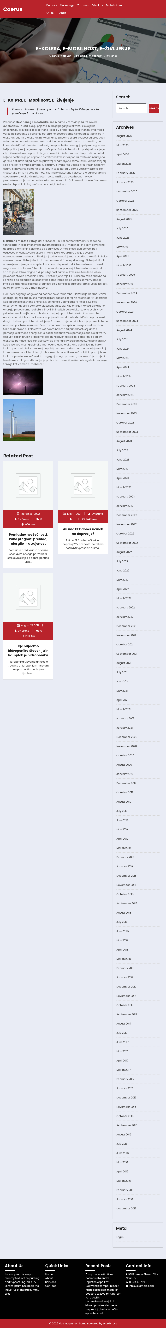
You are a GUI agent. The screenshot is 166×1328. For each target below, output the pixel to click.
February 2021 (125, 718)
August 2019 (123, 802)
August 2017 (123, 1023)
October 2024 (125, 312)
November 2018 (126, 885)
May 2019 (122, 829)
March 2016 (123, 1181)
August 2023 (124, 441)
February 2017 (125, 1079)
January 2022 (124, 617)
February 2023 (125, 496)
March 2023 (123, 487)
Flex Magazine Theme (73, 1323)
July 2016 (122, 1144)
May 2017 (122, 1051)
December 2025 (126, 191)
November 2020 (126, 746)
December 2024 (126, 293)
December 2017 (126, 986)
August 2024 (124, 330)
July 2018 (122, 922)
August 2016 (123, 1134)
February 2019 (125, 857)
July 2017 (122, 1033)
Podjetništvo (114, 5)
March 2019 (123, 848)
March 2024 (124, 376)
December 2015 (126, 1208)
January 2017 (124, 1088)
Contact (50, 1286)
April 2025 (122, 256)
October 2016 (125, 1116)
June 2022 (122, 570)
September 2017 (126, 1014)
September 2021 (126, 654)
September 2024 (127, 321)
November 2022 (126, 524)
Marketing (66, 5)
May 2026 (122, 145)
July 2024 (122, 339)
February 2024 (125, 386)
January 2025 (125, 284)
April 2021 (122, 700)
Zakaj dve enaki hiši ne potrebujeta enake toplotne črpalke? (99, 1278)
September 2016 (126, 1125)
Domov (50, 5)
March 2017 (123, 1070)
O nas (62, 13)
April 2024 (122, 367)
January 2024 (125, 395)
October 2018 (125, 894)
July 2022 (122, 561)
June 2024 (123, 349)
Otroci (50, 13)
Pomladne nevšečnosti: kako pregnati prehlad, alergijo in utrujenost (28, 539)
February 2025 (125, 275)
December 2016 (126, 1097)
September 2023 (127, 432)
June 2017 (122, 1042)
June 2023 (122, 459)
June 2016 (122, 1153)
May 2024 (122, 358)
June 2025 (122, 238)
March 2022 (123, 598)
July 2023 (122, 450)
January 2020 (125, 774)
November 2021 (126, 635)
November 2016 (126, 1107)
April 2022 (122, 589)
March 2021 (123, 709)
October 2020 (125, 755)
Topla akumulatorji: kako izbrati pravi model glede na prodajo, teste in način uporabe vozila (101, 1307)
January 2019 (124, 866)
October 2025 (125, 201)
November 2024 (126, 302)
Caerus (13, 9)
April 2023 (122, 478)
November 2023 (126, 413)
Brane (25, 519)
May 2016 (122, 1162)
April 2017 (122, 1060)
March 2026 (123, 164)
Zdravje (82, 5)
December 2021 (126, 626)
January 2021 (124, 728)
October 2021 (124, 644)
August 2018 (123, 913)
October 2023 (125, 422)
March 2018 (123, 959)
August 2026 (124, 136)
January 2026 (125, 182)
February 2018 (125, 968)
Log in (120, 1237)
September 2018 (126, 903)
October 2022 (125, 533)
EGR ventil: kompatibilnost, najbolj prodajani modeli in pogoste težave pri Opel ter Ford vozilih (103, 1291)
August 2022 (124, 552)
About (49, 1278)
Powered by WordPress (102, 1323)
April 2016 (122, 1171)
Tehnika (96, 5)
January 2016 (124, 1199)
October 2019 (124, 792)
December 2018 (126, 876)
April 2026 (122, 154)
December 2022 (126, 515)
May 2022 (122, 580)
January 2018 (124, 977)
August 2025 (124, 219)
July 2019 (121, 811)
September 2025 (127, 210)
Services (50, 1282)
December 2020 (126, 737)
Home (49, 1274)
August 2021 (123, 663)
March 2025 (123, 265)
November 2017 (126, 996)
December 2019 (126, 783)
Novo (66, 56)
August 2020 (124, 765)
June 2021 (122, 681)
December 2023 (126, 404)
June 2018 (122, 931)
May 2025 (122, 247)
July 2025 (122, 228)
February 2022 (125, 607)
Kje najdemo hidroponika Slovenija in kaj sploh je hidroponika (28, 650)
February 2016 (125, 1190)
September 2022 (127, 543)
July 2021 (121, 672)
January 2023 (124, 506)
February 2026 (125, 173)
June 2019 (122, 820)
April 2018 (122, 950)
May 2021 (122, 691)
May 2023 (122, 469)
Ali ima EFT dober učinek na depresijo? (83, 531)
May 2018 (122, 940)
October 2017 (125, 1005)
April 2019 (122, 839)
